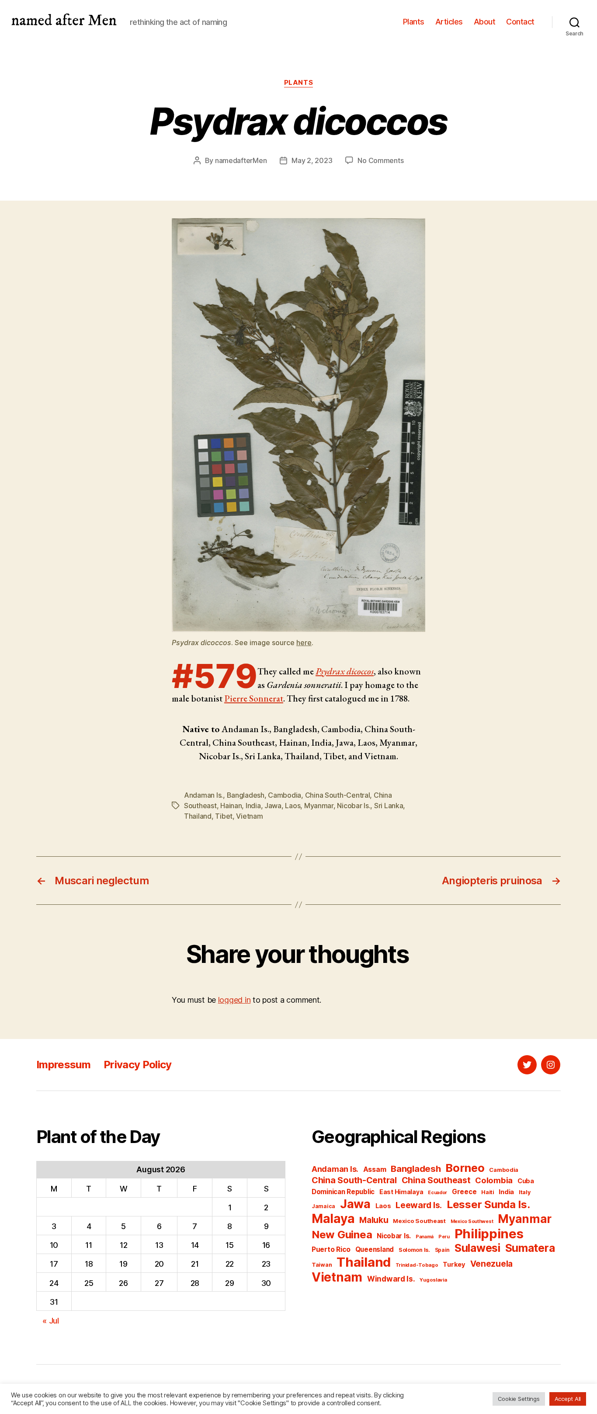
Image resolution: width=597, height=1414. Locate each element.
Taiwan (322, 1264)
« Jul (50, 1320)
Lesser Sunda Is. (488, 1204)
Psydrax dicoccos (345, 671)
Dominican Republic (343, 1192)
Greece (464, 1192)
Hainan (231, 805)
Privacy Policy (138, 1064)
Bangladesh (245, 795)
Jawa (272, 805)
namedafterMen (241, 160)
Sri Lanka (388, 805)
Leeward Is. (419, 1205)
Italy (525, 1192)
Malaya (333, 1218)
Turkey (454, 1264)
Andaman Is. (203, 795)
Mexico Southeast (419, 1220)
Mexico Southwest (472, 1221)
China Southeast (436, 1180)
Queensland (374, 1249)
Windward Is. (391, 1278)
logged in (234, 999)
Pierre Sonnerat (253, 698)
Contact (520, 21)
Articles (449, 21)
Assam (374, 1169)
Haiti (487, 1192)
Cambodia (284, 795)
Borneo (464, 1167)
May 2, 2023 (312, 160)
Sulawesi (477, 1247)
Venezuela (491, 1264)
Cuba (525, 1181)
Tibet (224, 816)
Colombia (494, 1180)
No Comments (380, 160)
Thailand (198, 816)
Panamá (425, 1237)
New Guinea (342, 1234)
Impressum (63, 1064)
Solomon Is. (414, 1250)
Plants (413, 21)
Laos (292, 805)
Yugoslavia (433, 1280)
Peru (444, 1237)
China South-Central (337, 795)
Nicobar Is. (353, 805)
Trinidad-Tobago (417, 1265)
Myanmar (318, 805)
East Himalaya (401, 1191)
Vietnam (249, 816)
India (253, 805)
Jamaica (323, 1206)
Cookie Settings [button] (519, 1398)
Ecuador (437, 1192)
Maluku (373, 1220)
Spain (442, 1250)
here (304, 642)
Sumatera (530, 1247)
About (485, 21)
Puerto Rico (331, 1249)
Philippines (489, 1233)
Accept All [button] (568, 1398)
